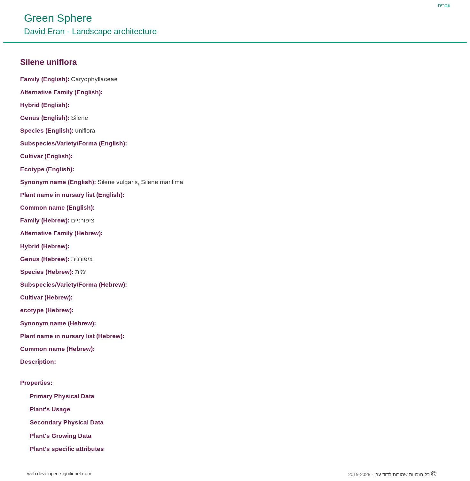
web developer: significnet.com (59, 473)
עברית (444, 5)
